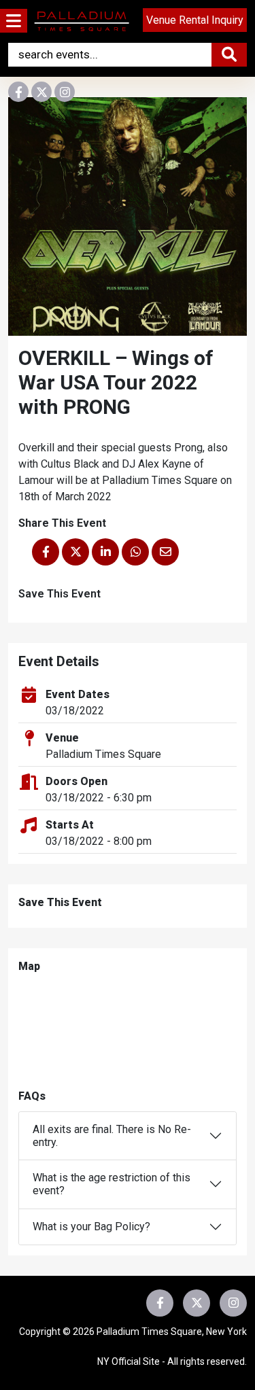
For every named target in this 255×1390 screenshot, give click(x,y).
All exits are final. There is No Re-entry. (112, 1136)
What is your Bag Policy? (91, 1226)
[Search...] (229, 55)
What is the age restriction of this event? (111, 1184)
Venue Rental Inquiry (194, 20)
